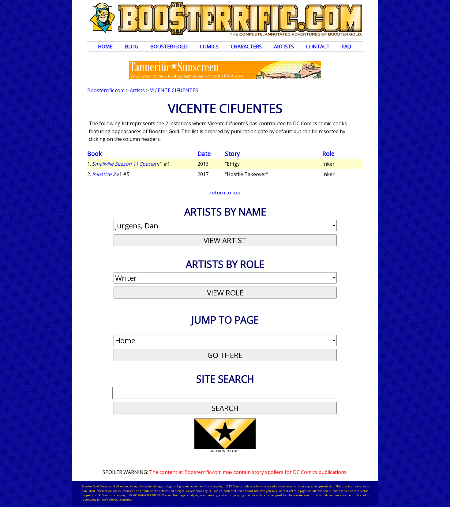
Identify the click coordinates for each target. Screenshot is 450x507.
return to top (225, 192)
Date (204, 153)
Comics (209, 46)
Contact (318, 46)
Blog (131, 46)
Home (105, 46)
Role (328, 153)
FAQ (346, 46)
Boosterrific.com (106, 90)
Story (232, 153)
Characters (246, 46)
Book (94, 153)
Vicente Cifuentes (174, 90)
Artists (284, 46)
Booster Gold (169, 46)
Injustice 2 (103, 174)
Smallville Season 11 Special (124, 163)
